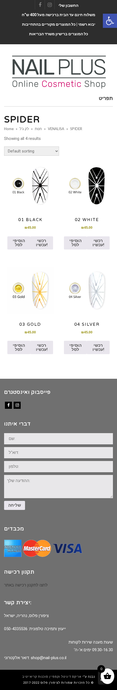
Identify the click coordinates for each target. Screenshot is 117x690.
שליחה (14, 505)
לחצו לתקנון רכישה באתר (26, 585)
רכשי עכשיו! (42, 242)
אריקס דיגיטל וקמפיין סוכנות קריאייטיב (51, 677)
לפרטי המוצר (30, 185)
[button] (110, 21)
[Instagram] (17, 405)
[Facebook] (8, 405)
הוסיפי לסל (19, 242)
